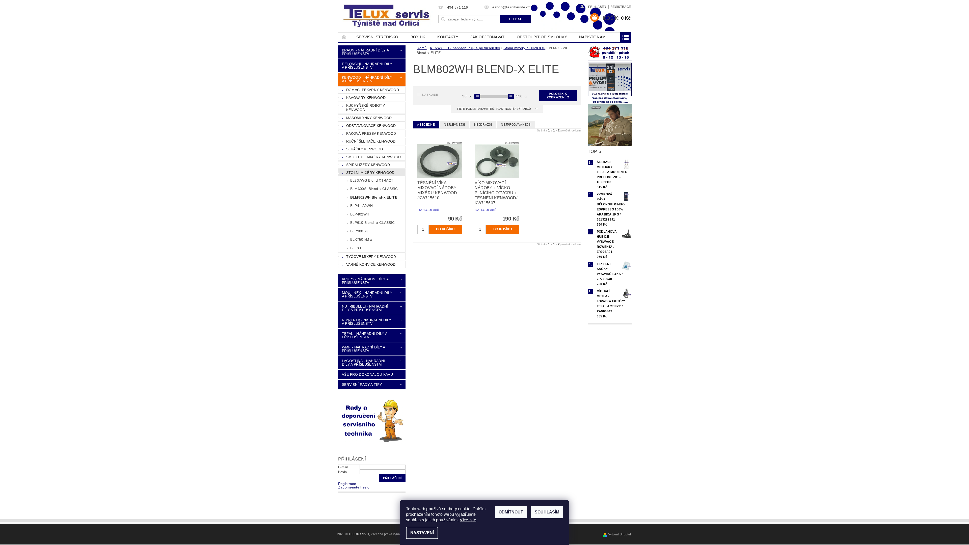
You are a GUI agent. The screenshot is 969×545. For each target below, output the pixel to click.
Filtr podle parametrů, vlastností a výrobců (494, 108)
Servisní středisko (377, 37)
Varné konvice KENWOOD (371, 264)
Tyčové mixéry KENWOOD (371, 257)
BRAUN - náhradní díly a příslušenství (365, 52)
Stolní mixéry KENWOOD (370, 173)
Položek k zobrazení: (558, 95)
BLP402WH (359, 214)
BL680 (355, 248)
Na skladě (430, 94)
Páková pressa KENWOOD (371, 133)
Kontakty (447, 37)
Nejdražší (483, 124)
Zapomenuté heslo (353, 487)
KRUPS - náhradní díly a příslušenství (365, 281)
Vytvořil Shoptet (619, 534)
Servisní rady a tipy (362, 385)
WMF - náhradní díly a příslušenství (363, 349)
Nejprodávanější (516, 124)
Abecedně (426, 124)
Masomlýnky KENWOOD (369, 118)
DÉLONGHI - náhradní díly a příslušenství (367, 65)
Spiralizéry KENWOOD (368, 165)
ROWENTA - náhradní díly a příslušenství (366, 321)
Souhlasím (547, 512)
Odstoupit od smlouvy (542, 37)
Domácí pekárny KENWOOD (372, 90)
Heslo (342, 472)
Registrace (620, 7)
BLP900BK (359, 231)
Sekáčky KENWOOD (364, 149)
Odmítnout (511, 512)
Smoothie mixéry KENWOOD (373, 157)
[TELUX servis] (387, 16)
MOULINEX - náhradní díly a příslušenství (367, 294)
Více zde (468, 520)
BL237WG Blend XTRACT (371, 180)
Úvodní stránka (344, 37)
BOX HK (418, 37)
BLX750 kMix (361, 239)
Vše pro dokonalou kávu (367, 374)
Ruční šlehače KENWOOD (371, 141)
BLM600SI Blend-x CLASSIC (374, 189)
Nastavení (422, 533)
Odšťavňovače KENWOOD (371, 126)
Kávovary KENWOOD (366, 98)
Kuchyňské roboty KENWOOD (365, 107)
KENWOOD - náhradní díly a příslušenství (367, 79)
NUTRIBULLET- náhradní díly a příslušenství (365, 308)
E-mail (343, 467)
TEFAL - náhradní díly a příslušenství (364, 335)
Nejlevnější (454, 124)
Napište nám (592, 37)
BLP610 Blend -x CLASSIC (372, 223)
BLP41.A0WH (361, 206)
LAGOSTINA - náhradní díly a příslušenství (363, 362)
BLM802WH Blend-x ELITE (373, 197)
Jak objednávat (487, 37)
